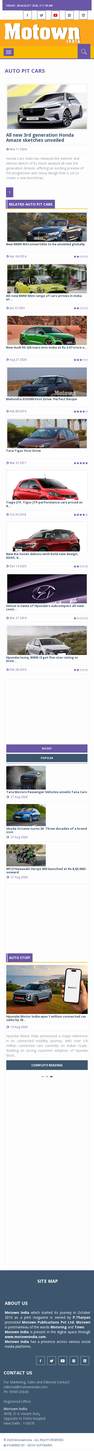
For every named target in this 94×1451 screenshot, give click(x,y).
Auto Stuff (19, 957)
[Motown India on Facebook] (27, 15)
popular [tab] (47, 758)
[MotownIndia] (47, 33)
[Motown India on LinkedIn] (83, 15)
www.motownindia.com (25, 1336)
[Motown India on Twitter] (41, 15)
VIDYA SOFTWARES (39, 1445)
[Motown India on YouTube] (55, 15)
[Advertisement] (47, 710)
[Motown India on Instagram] (69, 15)
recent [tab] (47, 748)
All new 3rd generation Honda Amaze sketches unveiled (40, 137)
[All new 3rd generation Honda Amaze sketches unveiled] (47, 106)
